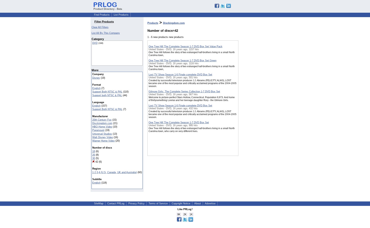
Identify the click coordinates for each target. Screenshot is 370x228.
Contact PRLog (115, 203)
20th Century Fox (102, 119)
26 (93, 154)
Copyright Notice (181, 203)
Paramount (98, 130)
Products (152, 23)
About (197, 203)
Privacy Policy (136, 203)
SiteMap (98, 203)
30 (93, 158)
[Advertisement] (257, 100)
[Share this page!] (223, 7)
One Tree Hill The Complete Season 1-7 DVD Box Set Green (182, 60)
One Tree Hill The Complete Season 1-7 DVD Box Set (179, 122)
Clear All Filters (100, 27)
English (96, 88)
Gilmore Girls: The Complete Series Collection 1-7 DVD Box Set (184, 91)
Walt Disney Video (102, 137)
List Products (121, 14)
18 (93, 151)
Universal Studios (102, 133)
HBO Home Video (102, 126)
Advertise (210, 203)
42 (96, 161)
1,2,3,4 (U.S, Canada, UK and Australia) (114, 172)
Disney (96, 77)
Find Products (102, 14)
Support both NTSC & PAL (107, 95)
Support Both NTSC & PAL (107, 91)
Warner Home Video (103, 140)
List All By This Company (106, 33)
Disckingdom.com (102, 123)
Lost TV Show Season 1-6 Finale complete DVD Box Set (180, 74)
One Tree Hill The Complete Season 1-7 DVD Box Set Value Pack (185, 46)
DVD (95, 43)
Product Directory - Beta (107, 9)
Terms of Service (158, 203)
